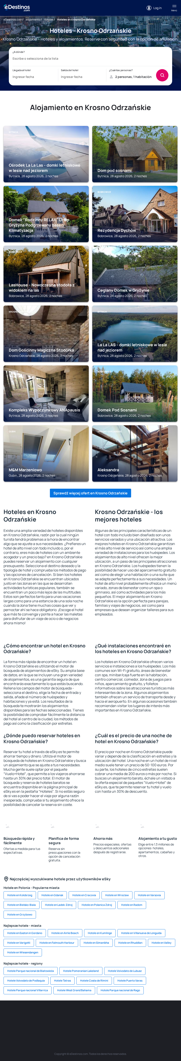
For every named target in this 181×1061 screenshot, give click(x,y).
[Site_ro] (24, 1013)
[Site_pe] (64, 1013)
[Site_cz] (90, 1013)
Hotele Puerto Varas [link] (129, 980)
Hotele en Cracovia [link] (84, 895)
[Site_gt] (90, 1024)
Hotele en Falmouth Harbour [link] (57, 943)
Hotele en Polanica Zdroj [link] (97, 905)
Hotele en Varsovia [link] (149, 895)
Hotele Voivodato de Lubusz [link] (125, 971)
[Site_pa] (170, 1013)
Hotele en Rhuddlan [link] (130, 943)
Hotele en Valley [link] (162, 943)
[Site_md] (103, 1013)
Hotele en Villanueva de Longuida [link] (141, 933)
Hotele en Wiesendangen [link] (22, 952)
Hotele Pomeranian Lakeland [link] (81, 971)
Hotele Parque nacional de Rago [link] (120, 990)
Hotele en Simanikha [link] (96, 943)
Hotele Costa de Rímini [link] (94, 980)
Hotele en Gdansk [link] (52, 895)
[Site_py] (117, 1024)
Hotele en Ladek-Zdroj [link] (58, 905)
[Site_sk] (117, 1013)
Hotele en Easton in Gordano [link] (24, 933)
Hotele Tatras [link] (62, 980)
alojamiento (33, 19)
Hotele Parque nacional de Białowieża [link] (30, 971)
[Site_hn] (103, 1024)
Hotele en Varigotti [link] (18, 943)
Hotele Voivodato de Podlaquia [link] (26, 980)
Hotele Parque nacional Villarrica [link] (27, 990)
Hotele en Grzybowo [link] (19, 914)
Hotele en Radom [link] (131, 905)
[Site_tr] (77, 1013)
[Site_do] (156, 1013)
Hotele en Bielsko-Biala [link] (21, 905)
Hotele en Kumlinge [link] (100, 933)
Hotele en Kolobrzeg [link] (19, 895)
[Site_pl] (50, 1013)
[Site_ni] (77, 1024)
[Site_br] (11, 1013)
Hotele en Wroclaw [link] (117, 895)
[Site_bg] (37, 1013)
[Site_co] (143, 1013)
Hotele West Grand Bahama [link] (74, 990)
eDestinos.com (13, 19)
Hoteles (48, 19)
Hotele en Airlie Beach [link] (65, 933)
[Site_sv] (64, 1024)
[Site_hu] (130, 1013)
